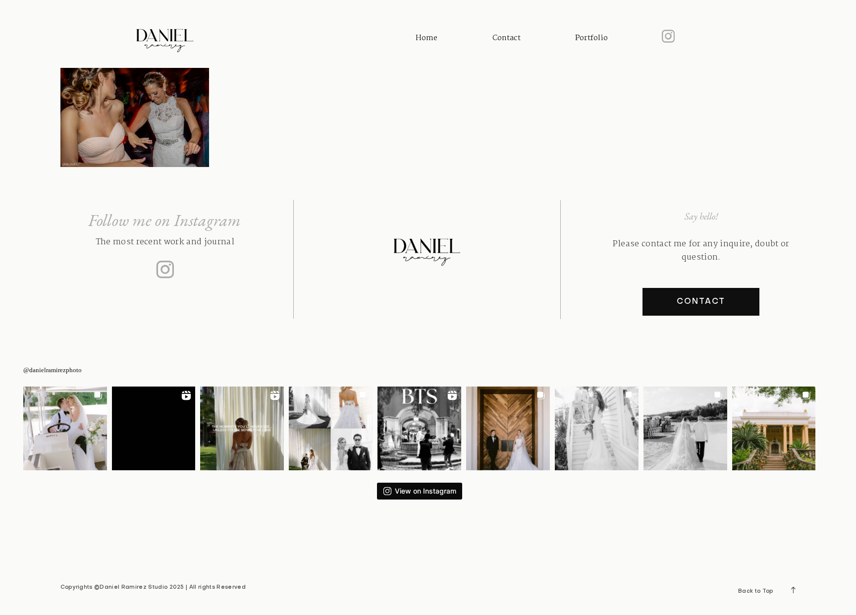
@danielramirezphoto (52, 370)
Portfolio (591, 38)
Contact (506, 38)
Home (426, 38)
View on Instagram (425, 491)
